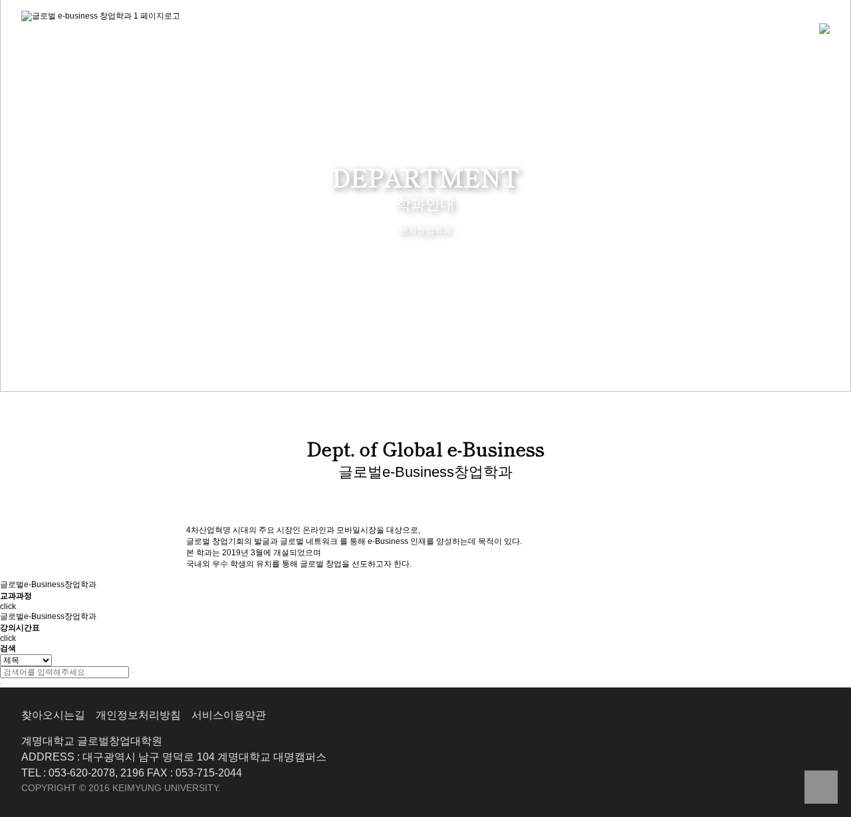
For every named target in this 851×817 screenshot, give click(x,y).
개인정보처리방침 (138, 715)
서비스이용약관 (228, 715)
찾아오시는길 (53, 715)
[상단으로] (821, 787)
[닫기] (1, 683)
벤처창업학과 (425, 230)
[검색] (132, 672)
